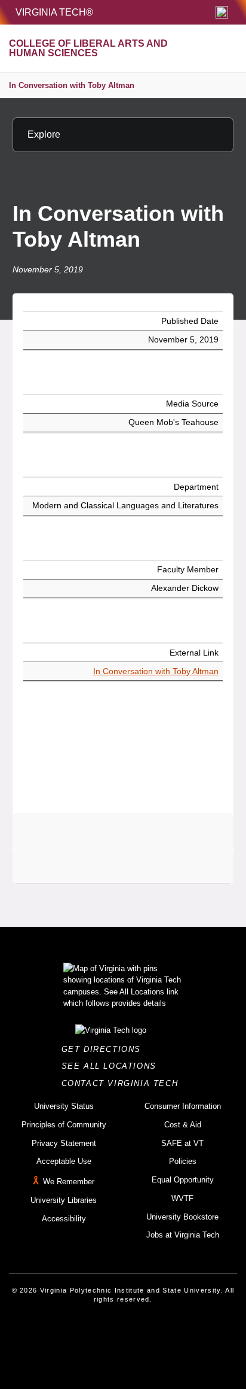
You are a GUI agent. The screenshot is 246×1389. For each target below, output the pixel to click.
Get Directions (104, 1049)
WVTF (182, 1198)
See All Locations (112, 1066)
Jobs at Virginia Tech (182, 1234)
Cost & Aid (182, 1124)
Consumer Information (182, 1106)
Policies (182, 1161)
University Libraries (63, 1200)
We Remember (68, 1181)
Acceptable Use (63, 1161)
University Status (64, 1106)
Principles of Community (63, 1124)
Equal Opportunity (183, 1179)
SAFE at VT (182, 1143)
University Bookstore (182, 1216)
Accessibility (64, 1218)
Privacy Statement (64, 1143)
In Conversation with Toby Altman (71, 85)
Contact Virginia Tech (123, 1083)
